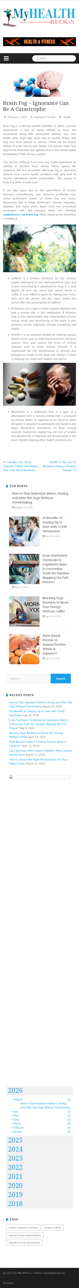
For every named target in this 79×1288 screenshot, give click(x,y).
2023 (15, 1158)
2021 (15, 1176)
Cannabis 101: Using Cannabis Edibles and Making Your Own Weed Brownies (20, 466)
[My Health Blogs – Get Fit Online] (39, 17)
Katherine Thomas (45, 117)
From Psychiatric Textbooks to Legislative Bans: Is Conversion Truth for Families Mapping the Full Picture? (56, 569)
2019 (15, 1195)
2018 (15, 1204)
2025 (15, 1140)
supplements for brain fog (20, 214)
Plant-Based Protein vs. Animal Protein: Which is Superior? (54, 644)
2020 (15, 1186)
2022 (15, 1167)
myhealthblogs (52, 1273)
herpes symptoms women (23, 1227)
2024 (15, 1149)
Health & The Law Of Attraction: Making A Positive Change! (59, 466)
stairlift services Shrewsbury (24, 1242)
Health (67, 117)
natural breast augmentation (25, 1235)
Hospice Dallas (52, 1227)
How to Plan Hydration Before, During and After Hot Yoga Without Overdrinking (40, 498)
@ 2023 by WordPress (17, 1273)
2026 (15, 1090)
